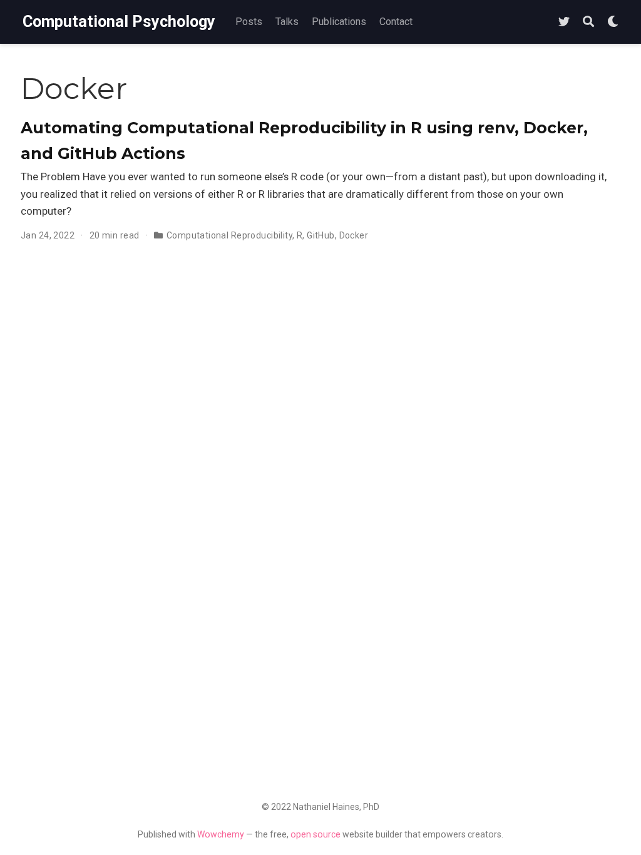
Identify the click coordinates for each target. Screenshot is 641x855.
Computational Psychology (119, 22)
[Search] (588, 22)
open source (315, 834)
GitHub (321, 235)
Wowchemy (220, 834)
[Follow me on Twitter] (564, 22)
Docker (354, 235)
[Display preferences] (612, 22)
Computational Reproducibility (229, 235)
